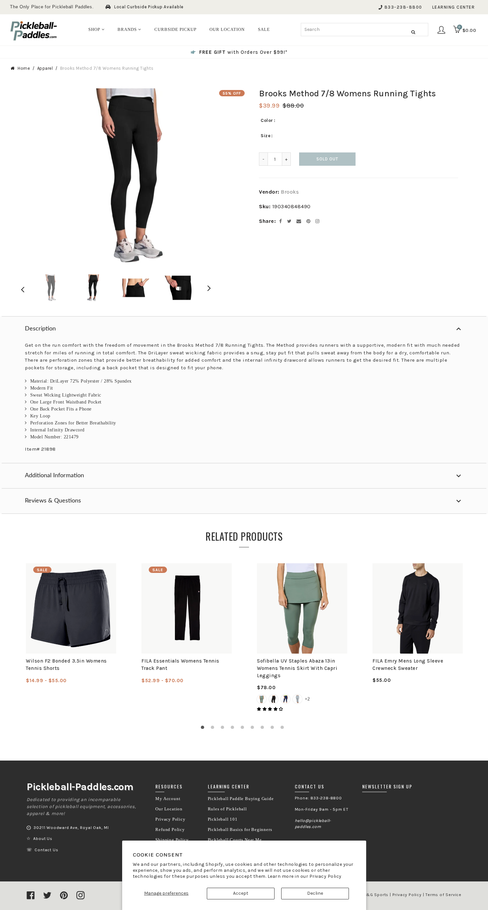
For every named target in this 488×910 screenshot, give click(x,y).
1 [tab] (204, 729)
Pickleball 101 (223, 819)
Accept (240, 893)
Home (24, 68)
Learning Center (453, 7)
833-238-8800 (403, 7)
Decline (315, 893)
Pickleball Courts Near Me (235, 840)
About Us (42, 838)
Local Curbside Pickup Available (149, 6)
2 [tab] (214, 729)
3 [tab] (224, 729)
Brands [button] (128, 29)
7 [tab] (264, 729)
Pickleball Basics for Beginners (240, 829)
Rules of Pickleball (227, 809)
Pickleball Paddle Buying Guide (241, 798)
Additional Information (54, 476)
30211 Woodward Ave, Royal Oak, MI (71, 827)
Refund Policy (170, 829)
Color (267, 120)
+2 (307, 698)
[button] (270, 709)
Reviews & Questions (53, 501)
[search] (364, 29)
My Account (167, 798)
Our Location (169, 809)
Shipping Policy (172, 840)
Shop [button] (95, 29)
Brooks (290, 192)
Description (40, 329)
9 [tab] (284, 729)
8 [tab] (274, 729)
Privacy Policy (325, 876)
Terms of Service (443, 894)
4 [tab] (234, 729)
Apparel (45, 68)
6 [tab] (254, 729)
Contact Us (46, 850)
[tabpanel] (71, 624)
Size (266, 135)
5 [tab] (244, 729)
